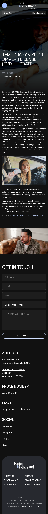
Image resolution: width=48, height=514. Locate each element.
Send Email (8, 13)
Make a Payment (38, 13)
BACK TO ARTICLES (11, 77)
